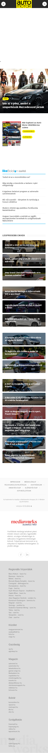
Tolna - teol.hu (14, 610)
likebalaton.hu (14, 673)
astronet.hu (13, 663)
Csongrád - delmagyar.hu (18, 583)
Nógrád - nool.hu (15, 603)
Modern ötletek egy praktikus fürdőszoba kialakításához (20, 209)
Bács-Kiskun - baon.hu (17, 574)
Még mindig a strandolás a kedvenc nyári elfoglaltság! (19, 184)
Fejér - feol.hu (14, 588)
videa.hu (12, 729)
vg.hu (11, 649)
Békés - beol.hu (15, 579)
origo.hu (12, 637)
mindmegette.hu (15, 678)
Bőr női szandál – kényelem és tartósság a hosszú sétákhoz (20, 201)
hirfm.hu (12, 746)
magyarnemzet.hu (16, 629)
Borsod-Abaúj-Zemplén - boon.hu (22, 581)
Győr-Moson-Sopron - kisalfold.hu (22, 591)
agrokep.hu (13, 651)
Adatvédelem (36, 485)
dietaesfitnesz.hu (15, 683)
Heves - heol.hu (15, 595)
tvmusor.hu (13, 690)
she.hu (11, 712)
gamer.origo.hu (14, 671)
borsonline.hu (14, 702)
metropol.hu (13, 707)
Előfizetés (27, 137)
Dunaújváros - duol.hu (17, 586)
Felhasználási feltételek (15, 485)
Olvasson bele (28, 131)
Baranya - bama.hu (16, 576)
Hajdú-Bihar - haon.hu (17, 593)
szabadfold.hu (14, 632)
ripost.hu (12, 705)
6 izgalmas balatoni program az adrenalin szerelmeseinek (20, 192)
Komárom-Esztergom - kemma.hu (22, 600)
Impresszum (15, 482)
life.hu (11, 710)
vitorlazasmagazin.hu (17, 685)
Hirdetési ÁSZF (15, 488)
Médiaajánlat (30, 482)
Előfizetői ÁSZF (31, 488)
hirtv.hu (11, 634)
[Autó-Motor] (24, 4)
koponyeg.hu (14, 727)
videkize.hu (13, 688)
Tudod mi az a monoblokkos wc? (16, 177)
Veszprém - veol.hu (16, 615)
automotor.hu (14, 666)
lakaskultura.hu (14, 668)
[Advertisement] (24, 35)
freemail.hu (13, 724)
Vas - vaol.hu (14, 613)
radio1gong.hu (14, 743)
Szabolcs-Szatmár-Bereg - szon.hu (22, 608)
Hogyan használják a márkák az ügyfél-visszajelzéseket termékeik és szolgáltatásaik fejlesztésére (21, 218)
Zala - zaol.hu (14, 617)
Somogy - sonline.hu (17, 605)
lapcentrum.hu (14, 731)
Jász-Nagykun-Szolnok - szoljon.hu (22, 598)
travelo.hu (12, 680)
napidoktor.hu (14, 676)
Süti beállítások (24, 491)
